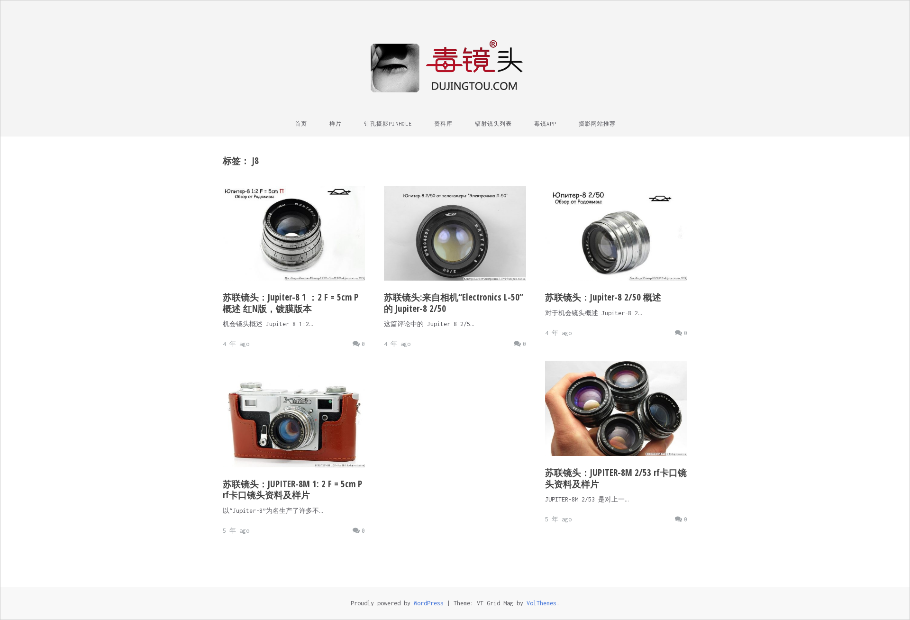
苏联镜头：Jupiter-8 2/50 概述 (603, 297)
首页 (301, 124)
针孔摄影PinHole (388, 124)
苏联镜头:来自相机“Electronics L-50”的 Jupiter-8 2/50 (453, 303)
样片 (335, 124)
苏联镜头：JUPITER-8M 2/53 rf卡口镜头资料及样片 (616, 478)
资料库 (443, 124)
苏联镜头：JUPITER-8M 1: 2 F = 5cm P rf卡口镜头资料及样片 (292, 489)
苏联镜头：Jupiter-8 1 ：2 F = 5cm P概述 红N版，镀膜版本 (290, 303)
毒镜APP (545, 124)
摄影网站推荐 (597, 124)
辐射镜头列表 (493, 124)
